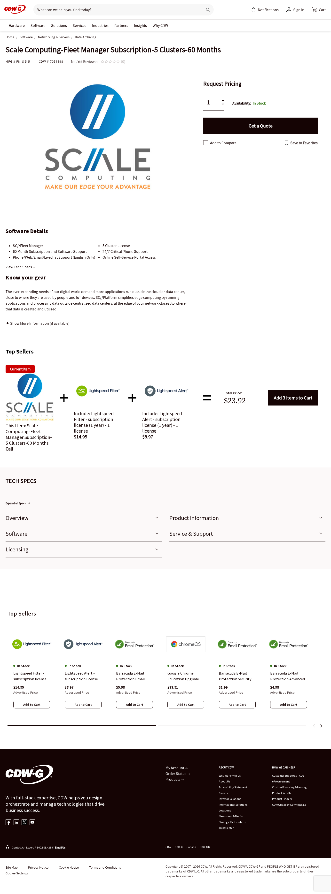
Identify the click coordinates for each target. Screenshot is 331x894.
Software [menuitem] (38, 25)
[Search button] (208, 10)
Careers (223, 793)
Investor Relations (230, 799)
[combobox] (116, 9)
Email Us (60, 847)
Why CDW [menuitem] (160, 25)
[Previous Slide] (314, 725)
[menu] (265, 9)
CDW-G (179, 847)
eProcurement (281, 781)
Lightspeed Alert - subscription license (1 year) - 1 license (81, 676)
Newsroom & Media (231, 816)
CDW (168, 847)
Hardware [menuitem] (17, 25)
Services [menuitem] (79, 25)
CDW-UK (205, 847)
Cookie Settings (17, 873)
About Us (224, 781)
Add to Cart (293, 398)
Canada (191, 847)
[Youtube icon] (32, 823)
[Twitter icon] (24, 823)
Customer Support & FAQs (288, 775)
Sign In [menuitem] (298, 9)
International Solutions (233, 804)
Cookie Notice (69, 867)
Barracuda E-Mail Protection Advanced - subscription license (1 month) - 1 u (288, 676)
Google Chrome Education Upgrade (183, 676)
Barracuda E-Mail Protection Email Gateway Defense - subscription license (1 (132, 676)
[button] (319, 9)
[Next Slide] (321, 725)
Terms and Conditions (105, 867)
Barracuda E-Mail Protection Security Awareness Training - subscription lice (236, 676)
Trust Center (226, 828)
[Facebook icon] (8, 823)
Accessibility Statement (233, 787)
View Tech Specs (19, 266)
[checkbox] (205, 142)
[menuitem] (253, 9)
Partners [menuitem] (121, 25)
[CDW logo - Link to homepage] (13, 9)
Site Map (12, 867)
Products (173, 779)
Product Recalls (281, 793)
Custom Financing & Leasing (289, 787)
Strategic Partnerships (232, 822)
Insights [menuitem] (140, 25)
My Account (175, 767)
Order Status (176, 773)
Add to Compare (223, 142)
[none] (17, 25)
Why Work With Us (230, 775)
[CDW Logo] (13, 9)
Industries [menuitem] (100, 25)
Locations (225, 810)
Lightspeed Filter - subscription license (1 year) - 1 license (30, 676)
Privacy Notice (38, 867)
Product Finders (282, 799)
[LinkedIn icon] (16, 823)
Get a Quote (261, 126)
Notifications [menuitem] (268, 9)
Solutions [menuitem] (59, 25)
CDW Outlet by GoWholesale (289, 804)
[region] (165, 672)
